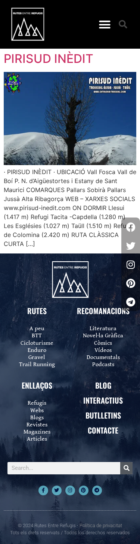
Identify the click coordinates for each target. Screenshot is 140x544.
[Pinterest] (83, 490)
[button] (104, 24)
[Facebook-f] (43, 490)
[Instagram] (70, 490)
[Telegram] (97, 490)
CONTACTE (103, 430)
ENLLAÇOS (37, 385)
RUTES (37, 310)
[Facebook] (130, 227)
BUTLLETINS (103, 415)
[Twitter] (57, 490)
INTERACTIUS (103, 400)
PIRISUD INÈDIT (48, 58)
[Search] (126, 468)
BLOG (103, 385)
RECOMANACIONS (103, 310)
